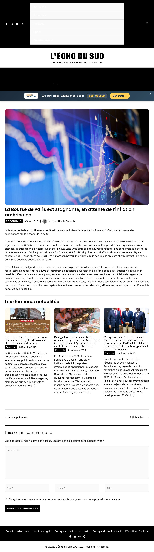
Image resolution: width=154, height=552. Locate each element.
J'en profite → (120, 95)
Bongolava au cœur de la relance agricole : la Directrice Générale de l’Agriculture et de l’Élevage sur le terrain (76, 341)
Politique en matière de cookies (72, 531)
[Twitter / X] (23, 24)
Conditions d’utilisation (18, 531)
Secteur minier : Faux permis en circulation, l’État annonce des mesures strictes (27, 340)
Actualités (39, 7)
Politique (39, 23)
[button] (147, 24)
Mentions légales (42, 531)
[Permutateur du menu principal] (147, 79)
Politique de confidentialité (108, 531)
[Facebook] (6, 24)
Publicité (144, 531)
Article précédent (16, 417)
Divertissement (43, 40)
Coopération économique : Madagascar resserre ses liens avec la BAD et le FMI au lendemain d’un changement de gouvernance (126, 343)
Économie (39, 15)
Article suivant (139, 417)
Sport (36, 32)
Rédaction (131, 531)
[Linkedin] (12, 24)
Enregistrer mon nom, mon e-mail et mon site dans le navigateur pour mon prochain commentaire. (64, 499)
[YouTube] (17, 24)
